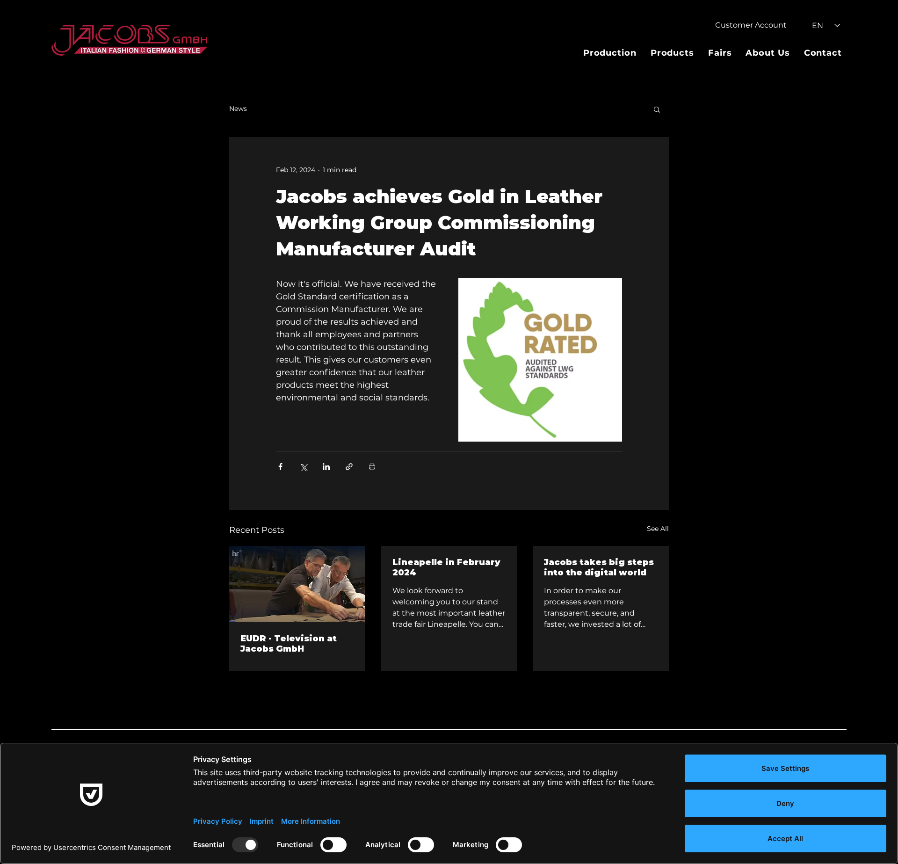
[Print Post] (372, 466)
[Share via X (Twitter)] (303, 466)
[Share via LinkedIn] (326, 466)
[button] (656, 109)
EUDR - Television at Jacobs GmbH (288, 643)
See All (658, 528)
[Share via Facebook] (280, 466)
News (238, 108)
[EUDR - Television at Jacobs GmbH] (297, 584)
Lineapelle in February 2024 (446, 567)
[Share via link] (349, 466)
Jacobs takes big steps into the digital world (599, 567)
